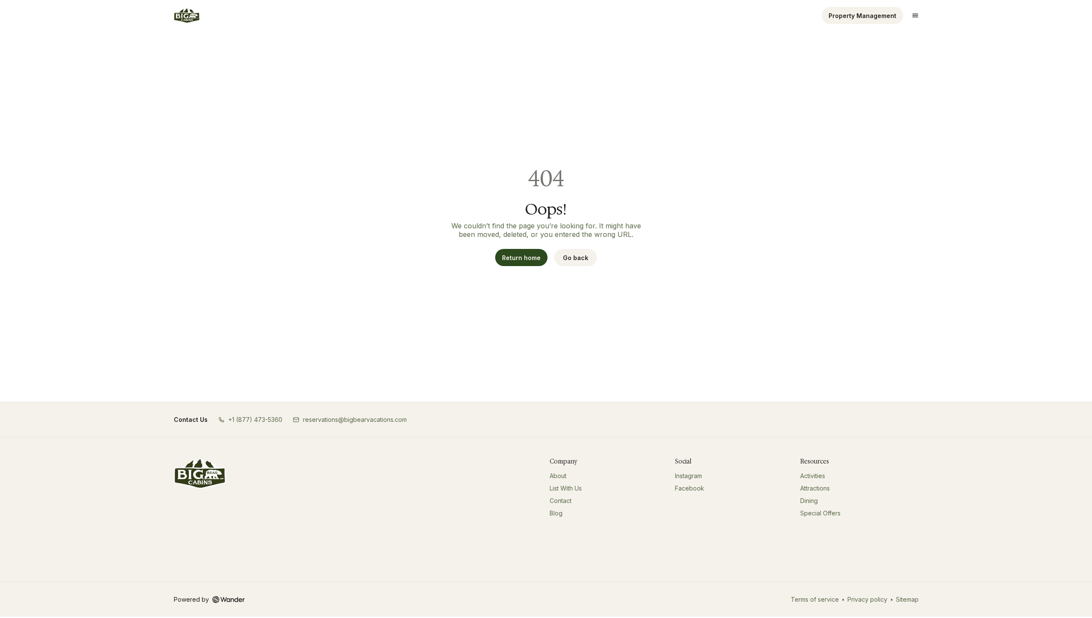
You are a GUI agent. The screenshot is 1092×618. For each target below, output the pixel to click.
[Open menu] (915, 15)
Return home (521, 257)
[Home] (200, 473)
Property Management (862, 15)
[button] (250, 419)
